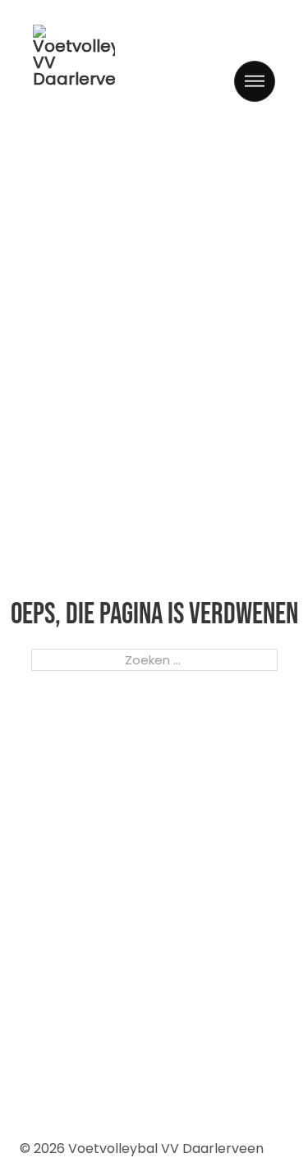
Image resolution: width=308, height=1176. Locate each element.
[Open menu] (254, 81)
